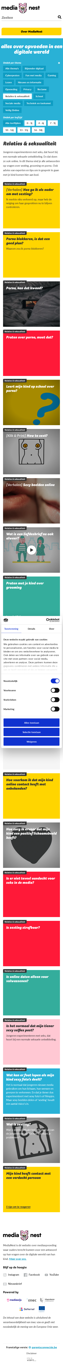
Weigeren (32, 741)
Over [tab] (51, 628)
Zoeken (7, 17)
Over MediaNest (31, 31)
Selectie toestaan (32, 732)
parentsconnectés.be (44, 1347)
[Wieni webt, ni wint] (31, 1359)
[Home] (21, 8)
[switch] (55, 690)
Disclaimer (31, 1353)
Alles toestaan (31, 722)
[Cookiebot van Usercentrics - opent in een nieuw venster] (46, 620)
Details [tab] (31, 628)
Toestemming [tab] (11, 628)
